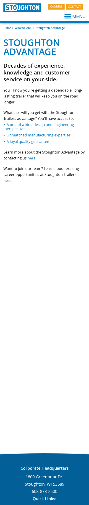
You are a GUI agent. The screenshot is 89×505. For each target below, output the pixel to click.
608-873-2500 (44, 491)
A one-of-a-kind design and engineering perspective (39, 126)
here (32, 158)
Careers (56, 7)
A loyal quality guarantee (28, 141)
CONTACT (74, 7)
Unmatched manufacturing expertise (38, 135)
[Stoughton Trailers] (22, 7)
